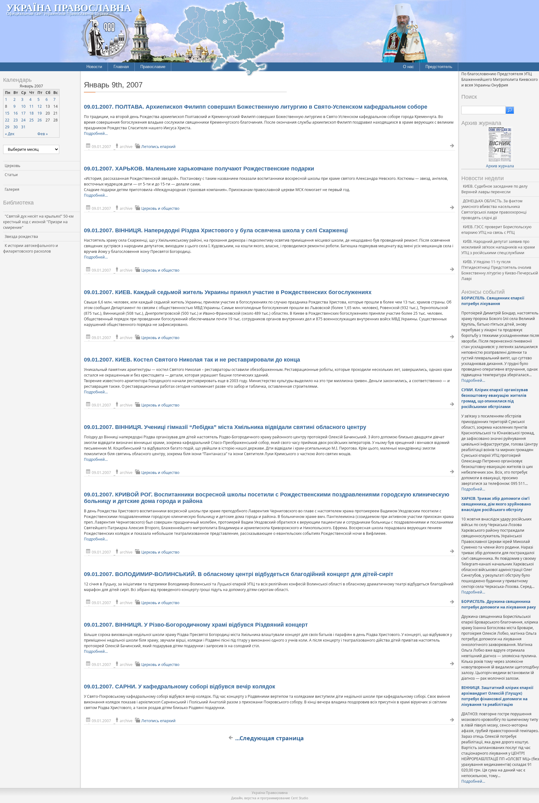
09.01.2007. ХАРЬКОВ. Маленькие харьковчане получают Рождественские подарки (199, 168)
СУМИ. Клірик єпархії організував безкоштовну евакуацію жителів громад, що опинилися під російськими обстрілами (494, 398)
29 (7, 127)
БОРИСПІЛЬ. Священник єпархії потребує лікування (492, 300)
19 (39, 113)
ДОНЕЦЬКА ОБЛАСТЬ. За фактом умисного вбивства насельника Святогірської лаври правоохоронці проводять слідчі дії (494, 209)
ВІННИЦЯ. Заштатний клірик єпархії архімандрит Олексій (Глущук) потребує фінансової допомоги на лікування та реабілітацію (497, 696)
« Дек (9, 133)
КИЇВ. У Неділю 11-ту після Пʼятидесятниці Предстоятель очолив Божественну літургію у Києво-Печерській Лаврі (499, 270)
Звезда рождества (21, 236)
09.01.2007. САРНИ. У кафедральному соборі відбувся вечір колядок (179, 686)
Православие (152, 66)
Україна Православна (68, 7)
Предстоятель (438, 66)
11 (31, 106)
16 (15, 113)
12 (39, 106)
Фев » (42, 133)
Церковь (12, 165)
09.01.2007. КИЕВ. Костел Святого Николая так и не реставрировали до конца (192, 360)
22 (7, 120)
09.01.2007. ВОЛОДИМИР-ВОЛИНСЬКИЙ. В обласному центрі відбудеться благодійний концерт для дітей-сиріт (238, 574)
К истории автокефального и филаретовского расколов (30, 248)
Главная (121, 66)
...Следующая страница (269, 738)
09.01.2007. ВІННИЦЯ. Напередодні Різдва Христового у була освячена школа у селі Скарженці (216, 230)
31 (23, 127)
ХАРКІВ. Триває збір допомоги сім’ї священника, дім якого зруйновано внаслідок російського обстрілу (496, 504)
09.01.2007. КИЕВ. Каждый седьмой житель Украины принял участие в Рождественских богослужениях (227, 292)
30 (15, 127)
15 (7, 113)
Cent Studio (299, 798)
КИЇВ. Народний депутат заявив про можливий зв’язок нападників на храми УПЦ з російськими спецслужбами (498, 247)
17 (23, 113)
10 (23, 106)
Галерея (12, 189)
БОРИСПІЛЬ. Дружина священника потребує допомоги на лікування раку (498, 604)
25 (31, 120)
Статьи (11, 174)
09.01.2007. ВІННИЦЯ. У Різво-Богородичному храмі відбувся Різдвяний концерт (196, 625)
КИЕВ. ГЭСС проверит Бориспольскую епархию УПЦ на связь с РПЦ (496, 229)
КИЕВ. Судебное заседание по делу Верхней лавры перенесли (494, 189)
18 (31, 113)
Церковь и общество (160, 208)
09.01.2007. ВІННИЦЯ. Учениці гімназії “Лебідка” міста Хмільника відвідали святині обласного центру (225, 427)
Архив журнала (500, 166)
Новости (94, 66)
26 (39, 120)
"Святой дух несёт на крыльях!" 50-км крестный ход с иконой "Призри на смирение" (38, 222)
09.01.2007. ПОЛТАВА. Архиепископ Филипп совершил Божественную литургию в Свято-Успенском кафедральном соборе (255, 107)
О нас (408, 66)
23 (15, 120)
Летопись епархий (158, 146)
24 (23, 120)
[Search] (510, 110)
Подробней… (96, 133)
